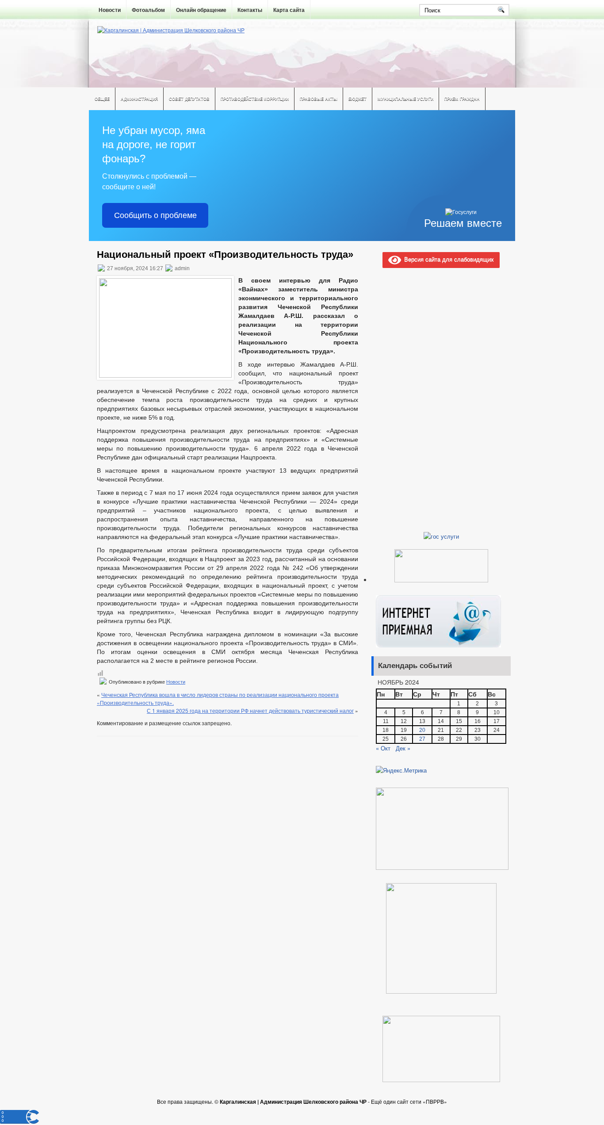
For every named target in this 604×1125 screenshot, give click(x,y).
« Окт (383, 748)
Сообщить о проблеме (155, 215)
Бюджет (357, 99)
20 (422, 730)
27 (422, 739)
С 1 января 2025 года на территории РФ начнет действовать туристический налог (250, 710)
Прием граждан (462, 99)
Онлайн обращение (201, 10)
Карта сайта (289, 10)
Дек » (403, 748)
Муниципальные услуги (405, 99)
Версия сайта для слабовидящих (447, 259)
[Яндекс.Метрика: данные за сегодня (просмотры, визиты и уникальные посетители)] (401, 770)
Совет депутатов (189, 99)
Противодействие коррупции (255, 99)
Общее (102, 99)
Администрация (139, 99)
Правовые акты (318, 99)
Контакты (249, 10)
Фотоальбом (148, 10)
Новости (110, 10)
